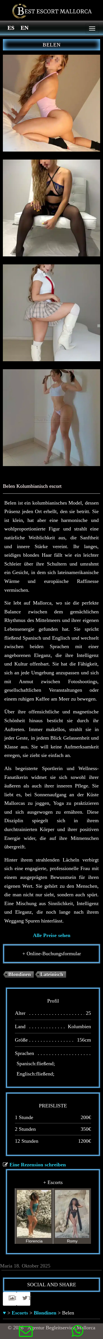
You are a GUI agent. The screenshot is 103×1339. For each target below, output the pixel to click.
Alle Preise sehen (51, 935)
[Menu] (92, 28)
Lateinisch (51, 974)
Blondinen (19, 974)
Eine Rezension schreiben (37, 1164)
